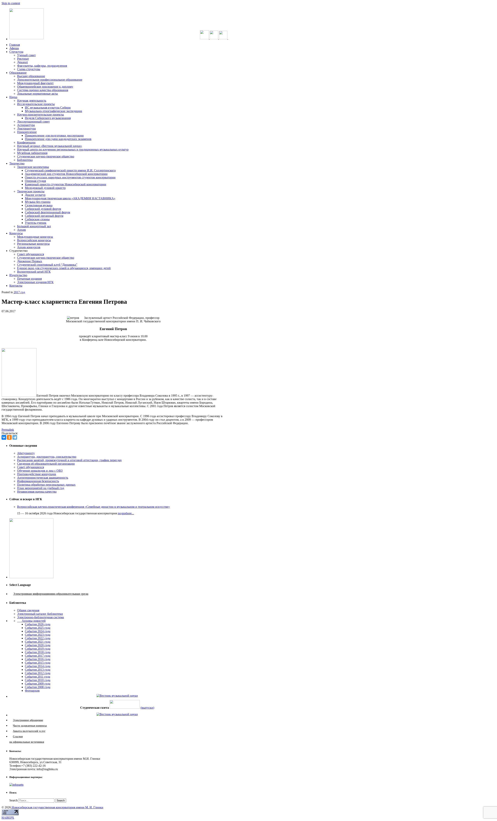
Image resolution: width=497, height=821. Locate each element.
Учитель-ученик (35, 222)
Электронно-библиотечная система (40, 617)
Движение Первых (29, 261)
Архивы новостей (31, 620)
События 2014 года (37, 666)
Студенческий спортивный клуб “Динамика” (47, 264)
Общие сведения (28, 610)
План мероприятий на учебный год (40, 488)
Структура (16, 51)
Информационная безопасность (38, 481)
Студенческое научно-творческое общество (45, 156)
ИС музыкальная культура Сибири (48, 107)
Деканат (22, 62)
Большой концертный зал (34, 226)
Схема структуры (28, 69)
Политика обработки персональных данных (46, 484)
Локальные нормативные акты (37, 93)
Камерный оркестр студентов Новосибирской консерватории (65, 184)
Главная (14, 44)
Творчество (16, 163)
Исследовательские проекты (36, 104)
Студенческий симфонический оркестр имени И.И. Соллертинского (70, 170)
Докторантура (26, 128)
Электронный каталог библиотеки (40, 613)
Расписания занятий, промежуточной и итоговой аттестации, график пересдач (69, 460)
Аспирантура (26, 125)
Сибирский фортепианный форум (47, 212)
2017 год (19, 292)
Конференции (26, 142)
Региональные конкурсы (33, 243)
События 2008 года (37, 687)
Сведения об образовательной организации (46, 463)
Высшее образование (31, 76)
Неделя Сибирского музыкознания (48, 118)
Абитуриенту (26, 453)
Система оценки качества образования (42, 90)
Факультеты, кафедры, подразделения (42, 65)
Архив (21, 229)
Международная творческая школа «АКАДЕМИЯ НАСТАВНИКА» (70, 198)
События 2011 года (37, 676)
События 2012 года (37, 673)
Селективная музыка (38, 205)
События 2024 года (37, 631)
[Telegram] (14, 437)
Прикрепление (27, 132)
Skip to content (11, 3)
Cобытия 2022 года (37, 638)
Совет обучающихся (30, 254)
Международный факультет (35, 83)
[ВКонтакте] (4, 437)
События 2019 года (37, 648)
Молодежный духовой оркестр (45, 187)
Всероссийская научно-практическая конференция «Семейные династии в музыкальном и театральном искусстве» (93, 506)
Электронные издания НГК (35, 282)
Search (13, 800)
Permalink (8, 429)
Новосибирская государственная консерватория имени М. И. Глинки (57, 807)
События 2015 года (37, 662)
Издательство (18, 275)
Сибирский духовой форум (43, 208)
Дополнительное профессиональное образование (49, 79)
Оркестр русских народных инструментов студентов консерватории (70, 177)
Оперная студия (35, 181)
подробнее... (126, 513)
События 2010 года (37, 680)
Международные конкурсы (35, 236)
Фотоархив (32, 690)
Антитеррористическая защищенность (42, 477)
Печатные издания (29, 278)
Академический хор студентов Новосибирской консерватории (66, 174)
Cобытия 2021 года (37, 641)
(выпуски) (147, 707)
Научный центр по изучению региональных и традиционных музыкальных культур (73, 149)
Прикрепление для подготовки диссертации (54, 135)
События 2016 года (37, 659)
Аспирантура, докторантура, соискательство (46, 456)
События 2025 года (37, 627)
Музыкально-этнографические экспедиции (53, 111)
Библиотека (25, 160)
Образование (18, 72)
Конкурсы (16, 233)
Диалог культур (35, 194)
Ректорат (23, 58)
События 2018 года (37, 652)
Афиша (14, 48)
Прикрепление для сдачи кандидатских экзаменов (58, 139)
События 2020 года (37, 645)
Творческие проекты (30, 191)
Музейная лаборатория (32, 153)
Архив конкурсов (28, 247)
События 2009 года (37, 683)
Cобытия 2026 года (37, 624)
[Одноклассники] (9, 437)
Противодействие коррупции (36, 474)
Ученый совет (26, 55)
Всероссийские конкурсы (34, 240)
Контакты (15, 285)
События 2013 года (37, 669)
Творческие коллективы (33, 167)
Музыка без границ (37, 201)
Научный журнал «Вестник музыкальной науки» (49, 146)
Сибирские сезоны (37, 219)
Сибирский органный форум (44, 215)
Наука (13, 97)
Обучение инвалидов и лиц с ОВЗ (40, 470)
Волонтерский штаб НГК (34, 271)
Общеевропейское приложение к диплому (45, 86)
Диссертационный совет (33, 121)
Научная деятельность (31, 100)
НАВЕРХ (8, 817)
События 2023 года (37, 634)
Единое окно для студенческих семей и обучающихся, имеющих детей (64, 268)
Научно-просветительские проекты (40, 114)
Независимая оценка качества (36, 491)
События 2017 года (37, 655)
